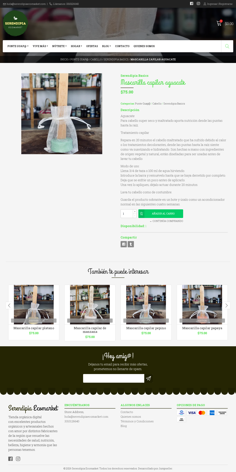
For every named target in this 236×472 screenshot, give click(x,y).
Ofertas (92, 46)
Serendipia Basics (116, 59)
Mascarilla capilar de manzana (90, 330)
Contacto (122, 46)
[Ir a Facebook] (191, 4)
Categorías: (127, 103)
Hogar (75, 46)
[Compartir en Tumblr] (131, 244)
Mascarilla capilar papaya (202, 328)
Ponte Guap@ (16, 46)
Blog (105, 46)
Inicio (64, 59)
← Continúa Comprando (166, 221)
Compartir (129, 237)
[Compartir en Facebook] (124, 244)
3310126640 (71, 421)
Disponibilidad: (133, 226)
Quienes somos (144, 46)
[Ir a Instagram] (198, 4)
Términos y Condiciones (137, 421)
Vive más (39, 46)
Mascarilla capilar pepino (146, 328)
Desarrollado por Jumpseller (155, 468)
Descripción (130, 110)
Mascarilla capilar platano (33, 328)
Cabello (96, 59)
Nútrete (58, 46)
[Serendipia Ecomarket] (60, 23)
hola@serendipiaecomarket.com (26, 4)
